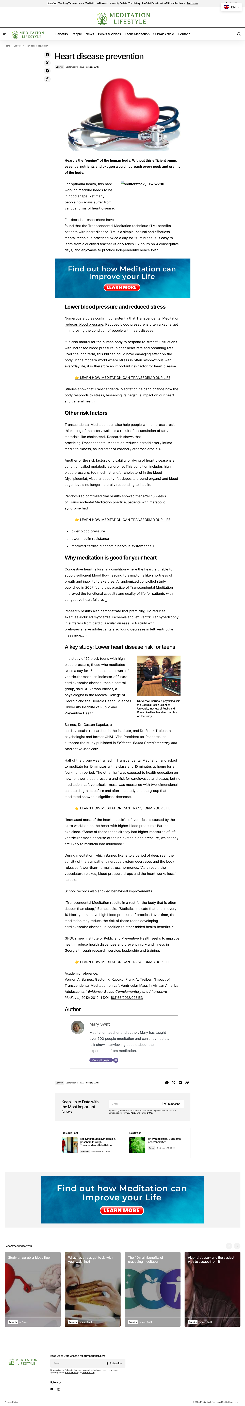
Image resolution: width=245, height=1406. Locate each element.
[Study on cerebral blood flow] (33, 1289)
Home (7, 45)
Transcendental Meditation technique (118, 226)
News (151, 1148)
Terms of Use (146, 1113)
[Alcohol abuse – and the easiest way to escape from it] (212, 1289)
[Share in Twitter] (47, 63)
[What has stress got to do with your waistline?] (93, 1289)
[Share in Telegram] (47, 71)
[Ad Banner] (122, 278)
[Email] (115, 1060)
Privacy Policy (129, 1113)
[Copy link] (47, 79)
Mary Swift (99, 1024)
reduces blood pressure (84, 324)
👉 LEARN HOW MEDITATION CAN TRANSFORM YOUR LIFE (122, 378)
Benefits (52, 3)
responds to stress (89, 395)
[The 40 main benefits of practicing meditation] (153, 1289)
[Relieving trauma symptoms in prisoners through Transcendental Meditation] (89, 1143)
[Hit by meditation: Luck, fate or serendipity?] (156, 1143)
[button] (4, 34)
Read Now (192, 3)
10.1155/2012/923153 (127, 998)
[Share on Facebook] (47, 55)
